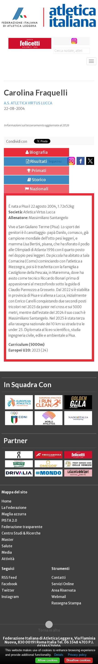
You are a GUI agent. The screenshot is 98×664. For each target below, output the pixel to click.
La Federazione (14, 507)
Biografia (38, 152)
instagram (74, 41)
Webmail (59, 597)
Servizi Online (63, 584)
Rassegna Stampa (66, 603)
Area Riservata (64, 590)
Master (7, 539)
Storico (38, 179)
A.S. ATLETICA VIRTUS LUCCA (28, 103)
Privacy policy (77, 654)
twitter (66, 41)
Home (6, 501)
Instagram (10, 597)
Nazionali (38, 188)
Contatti (59, 577)
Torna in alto (49, 630)
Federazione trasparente (22, 527)
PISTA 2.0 (9, 520)
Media (7, 552)
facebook (57, 41)
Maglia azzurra (14, 514)
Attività (8, 559)
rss (82, 41)
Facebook (9, 584)
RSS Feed (9, 577)
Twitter (8, 590)
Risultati (38, 161)
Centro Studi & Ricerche (21, 533)
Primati (38, 170)
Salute (7, 546)
